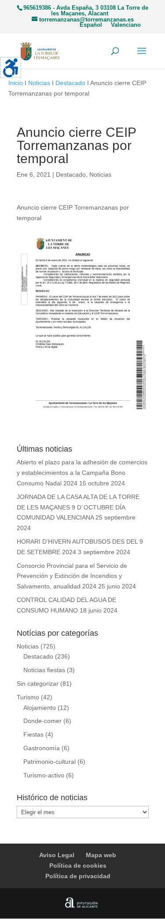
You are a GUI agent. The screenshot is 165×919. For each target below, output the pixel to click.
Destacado (70, 82)
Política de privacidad (77, 876)
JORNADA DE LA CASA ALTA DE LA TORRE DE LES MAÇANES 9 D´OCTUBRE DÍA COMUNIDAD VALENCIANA (78, 507)
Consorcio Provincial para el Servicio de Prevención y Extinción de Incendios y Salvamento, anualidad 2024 (72, 576)
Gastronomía (41, 748)
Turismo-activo (43, 775)
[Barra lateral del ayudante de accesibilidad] (10, 67)
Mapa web (101, 854)
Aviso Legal (56, 854)
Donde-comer (42, 720)
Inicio (15, 82)
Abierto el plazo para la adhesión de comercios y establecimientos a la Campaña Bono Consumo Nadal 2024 (82, 473)
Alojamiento (39, 707)
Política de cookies (77, 865)
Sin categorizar (38, 683)
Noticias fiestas (44, 669)
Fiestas (33, 734)
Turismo (28, 697)
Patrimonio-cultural (49, 761)
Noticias (39, 82)
